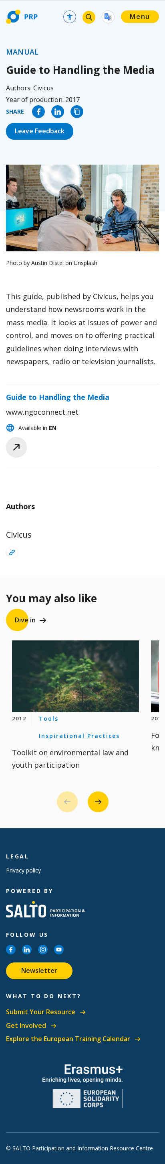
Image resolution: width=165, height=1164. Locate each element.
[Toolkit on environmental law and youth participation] (75, 676)
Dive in (25, 620)
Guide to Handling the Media (57, 397)
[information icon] (12, 552)
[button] (98, 801)
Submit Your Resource (40, 1012)
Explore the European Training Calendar (68, 1039)
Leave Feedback (39, 130)
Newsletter (39, 970)
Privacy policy (23, 870)
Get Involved (26, 1025)
